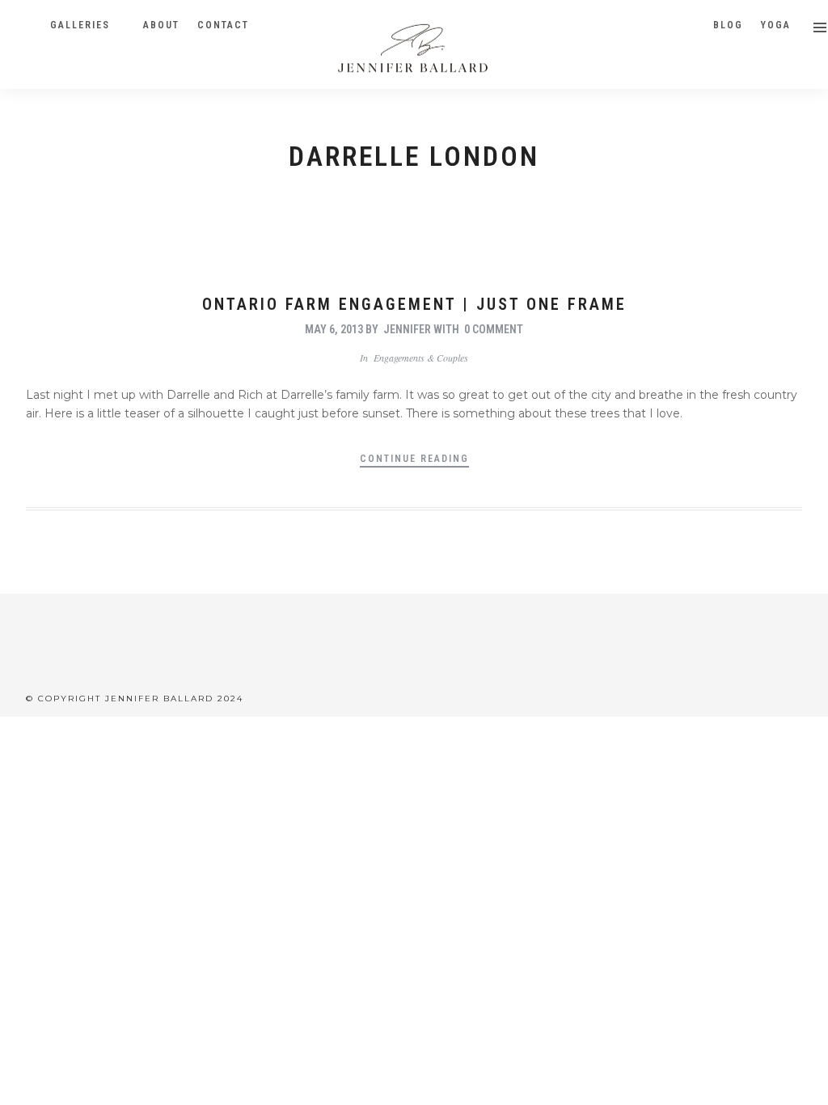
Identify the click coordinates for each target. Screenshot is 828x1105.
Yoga (776, 25)
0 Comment (493, 329)
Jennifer (407, 329)
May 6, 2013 (334, 329)
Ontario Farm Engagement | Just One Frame (414, 304)
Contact (223, 25)
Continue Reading (414, 458)
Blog (728, 25)
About (161, 25)
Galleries (80, 25)
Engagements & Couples (421, 357)
